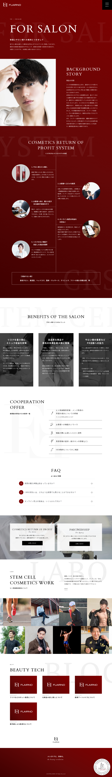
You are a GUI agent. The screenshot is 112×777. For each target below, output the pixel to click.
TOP (11, 19)
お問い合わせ (32, 543)
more (66, 589)
